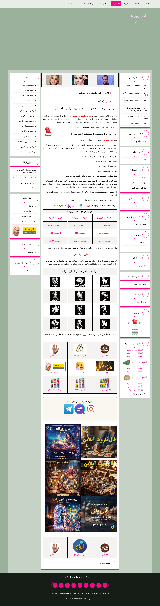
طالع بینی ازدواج (140, 224)
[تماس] (80, 585)
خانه (147, 3)
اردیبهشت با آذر (55, 233)
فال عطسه (32, 252)
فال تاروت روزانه (29, 85)
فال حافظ (138, 3)
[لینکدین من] (55, 585)
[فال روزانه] (63, 442)
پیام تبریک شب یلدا (29, 221)
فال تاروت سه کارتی (28, 106)
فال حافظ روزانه (30, 211)
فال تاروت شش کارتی (27, 121)
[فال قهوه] (99, 478)
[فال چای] (99, 514)
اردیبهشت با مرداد (80, 225)
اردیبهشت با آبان (80, 233)
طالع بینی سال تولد (139, 394)
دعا (145, 248)
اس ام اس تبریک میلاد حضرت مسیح (136, 101)
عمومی (101, 563)
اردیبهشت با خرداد (55, 218)
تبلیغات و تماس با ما (69, 3)
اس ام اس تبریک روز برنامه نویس (137, 117)
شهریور (76, 205)
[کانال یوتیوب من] (61, 585)
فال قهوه (143, 178)
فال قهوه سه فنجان (139, 183)
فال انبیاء (143, 160)
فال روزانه (116, 3)
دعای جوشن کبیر (140, 242)
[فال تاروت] (99, 442)
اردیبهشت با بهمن (80, 241)
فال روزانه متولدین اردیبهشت (93, 92)
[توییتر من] (74, 585)
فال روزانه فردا (30, 270)
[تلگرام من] (98, 585)
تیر (85, 205)
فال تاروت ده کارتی (29, 131)
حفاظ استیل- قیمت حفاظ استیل (24, 178)
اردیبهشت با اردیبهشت (80, 218)
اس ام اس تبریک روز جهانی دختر (137, 86)
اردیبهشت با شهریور (55, 225)
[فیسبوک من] (92, 585)
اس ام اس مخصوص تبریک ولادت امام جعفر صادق (137, 109)
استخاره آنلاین (103, 3)
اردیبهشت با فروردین (104, 218)
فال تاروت (127, 3)
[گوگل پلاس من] (67, 585)
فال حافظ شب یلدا (29, 216)
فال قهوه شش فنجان (138, 188)
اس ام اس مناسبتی (87, 3)
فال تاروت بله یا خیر (28, 147)
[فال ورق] (63, 514)
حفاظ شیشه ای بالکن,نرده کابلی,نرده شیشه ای (27, 171)
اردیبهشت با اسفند (55, 241)
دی (65, 205)
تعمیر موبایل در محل (28, 183)
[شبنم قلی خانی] (54, 80)
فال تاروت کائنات (29, 95)
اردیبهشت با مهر (105, 233)
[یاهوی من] (105, 585)
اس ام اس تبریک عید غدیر (136, 123)
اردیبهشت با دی (104, 241)
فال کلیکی (142, 266)
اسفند (56, 205)
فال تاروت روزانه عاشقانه (26, 142)
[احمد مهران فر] (106, 80)
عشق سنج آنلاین (140, 284)
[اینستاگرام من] (86, 585)
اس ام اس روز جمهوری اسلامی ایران (135, 94)
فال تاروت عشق (30, 136)
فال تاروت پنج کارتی (28, 116)
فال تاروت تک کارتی (28, 100)
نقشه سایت (68, 599)
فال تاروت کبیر (30, 90)
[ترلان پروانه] (80, 80)
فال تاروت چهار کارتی (28, 111)
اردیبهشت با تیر (104, 225)
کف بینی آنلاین (141, 206)
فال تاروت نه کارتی (29, 126)
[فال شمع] (63, 478)
